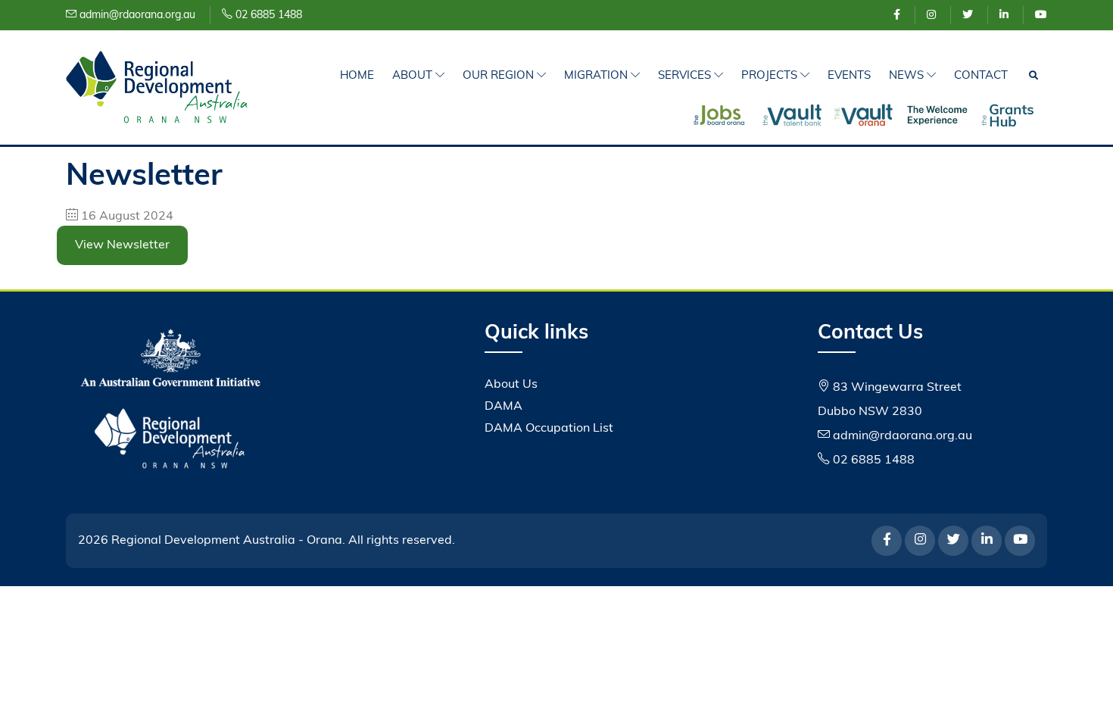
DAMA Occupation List (549, 429)
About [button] (413, 76)
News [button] (908, 76)
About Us (511, 385)
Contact (981, 76)
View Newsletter (122, 245)
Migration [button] (597, 76)
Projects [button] (770, 76)
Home (357, 76)
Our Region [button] (500, 76)
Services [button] (686, 76)
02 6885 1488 (267, 15)
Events (849, 76)
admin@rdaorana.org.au (135, 15)
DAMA (503, 407)
